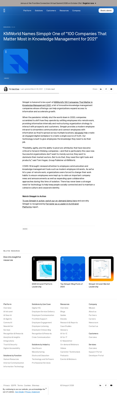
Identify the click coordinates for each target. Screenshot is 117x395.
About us (92, 312)
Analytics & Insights (11, 337)
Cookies (27, 385)
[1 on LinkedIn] (100, 89)
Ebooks (63, 319)
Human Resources (11, 359)
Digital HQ (36, 308)
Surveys (6, 330)
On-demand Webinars (69, 344)
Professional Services (41, 363)
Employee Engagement (42, 322)
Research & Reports (69, 322)
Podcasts (64, 355)
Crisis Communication (41, 337)
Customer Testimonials (70, 352)
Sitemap (35, 385)
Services (92, 344)
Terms (20, 385)
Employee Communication (43, 315)
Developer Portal (96, 355)
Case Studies (65, 326)
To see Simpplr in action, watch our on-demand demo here (49, 201)
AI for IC (63, 333)
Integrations (8, 341)
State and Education (40, 355)
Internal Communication (13, 363)
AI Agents (7, 319)
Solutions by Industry (41, 344)
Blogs (62, 312)
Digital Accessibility (11, 348)
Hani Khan (15, 89)
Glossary (64, 330)
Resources (64, 11)
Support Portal (95, 352)
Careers (92, 319)
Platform (27, 11)
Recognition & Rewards (13, 333)
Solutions (39, 11)
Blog (13, 27)
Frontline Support (39, 319)
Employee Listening (40, 326)
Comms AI (7, 322)
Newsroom (93, 322)
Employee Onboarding (41, 330)
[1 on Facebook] (106, 89)
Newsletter (8, 326)
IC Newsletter (66, 341)
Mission (92, 308)
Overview (7, 308)
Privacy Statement (32, 392)
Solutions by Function (12, 355)
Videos (63, 348)
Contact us (93, 326)
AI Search (7, 315)
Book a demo (106, 11)
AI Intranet (8, 312)
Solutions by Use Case (41, 304)
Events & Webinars (68, 359)
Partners (93, 315)
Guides (63, 315)
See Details (19, 392)
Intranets (79, 133)
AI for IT (63, 337)
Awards (6, 78)
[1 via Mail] (111, 89)
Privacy (6, 385)
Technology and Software (43, 359)
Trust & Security (10, 344)
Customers (51, 11)
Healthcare (37, 348)
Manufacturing (38, 352)
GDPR (13, 385)
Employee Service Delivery (43, 312)
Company (76, 11)
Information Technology (13, 366)
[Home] (4, 10)
